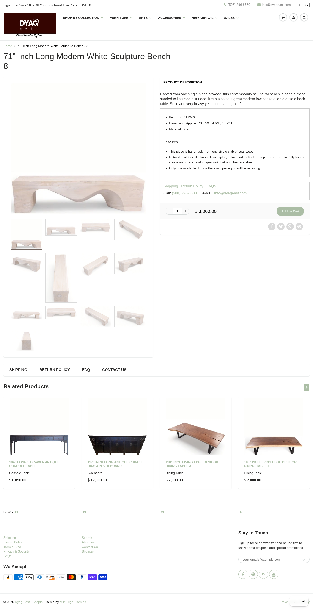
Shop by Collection (81, 17)
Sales (229, 17)
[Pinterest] (253, 574)
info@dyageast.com (276, 4)
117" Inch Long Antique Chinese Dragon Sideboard (115, 464)
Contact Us (114, 370)
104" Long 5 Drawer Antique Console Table (34, 464)
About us (88, 542)
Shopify (38, 602)
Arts (143, 17)
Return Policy (192, 186)
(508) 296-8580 (184, 193)
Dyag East (22, 602)
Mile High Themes (73, 602)
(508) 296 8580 (239, 4)
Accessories (169, 17)
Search (87, 537)
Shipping (170, 186)
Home (7, 46)
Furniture (119, 17)
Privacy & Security (16, 551)
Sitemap (88, 551)
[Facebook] (242, 574)
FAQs (211, 186)
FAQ (86, 370)
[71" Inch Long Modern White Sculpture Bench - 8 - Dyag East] (78, 148)
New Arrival (203, 17)
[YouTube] (273, 574)
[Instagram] (263, 574)
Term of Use (12, 547)
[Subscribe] (303, 559)
